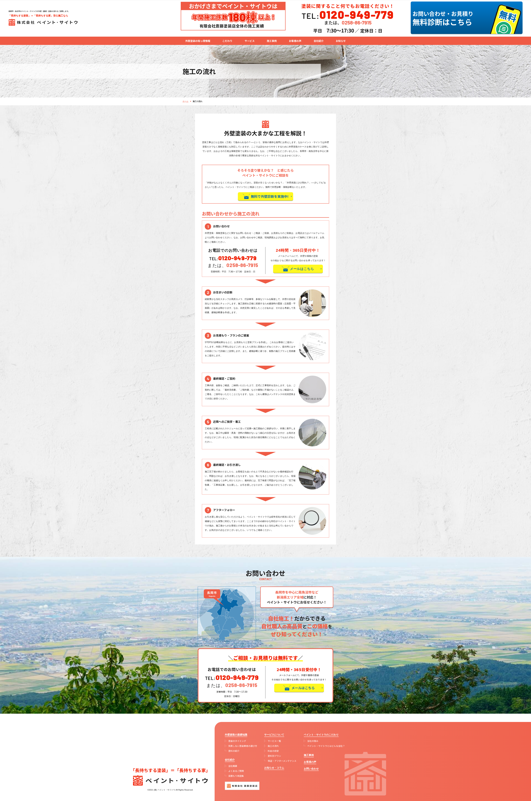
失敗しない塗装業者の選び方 (242, 745)
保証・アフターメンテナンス (282, 760)
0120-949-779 (237, 258)
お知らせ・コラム (274, 767)
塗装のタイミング (237, 741)
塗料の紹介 (233, 750)
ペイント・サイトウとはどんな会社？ (326, 745)
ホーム (185, 101)
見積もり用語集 (236, 775)
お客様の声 (295, 41)
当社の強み (312, 741)
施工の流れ (273, 745)
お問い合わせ (311, 768)
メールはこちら (302, 269)
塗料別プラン (274, 755)
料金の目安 (273, 750)
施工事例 (272, 41)
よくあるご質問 (236, 770)
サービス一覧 (274, 741)
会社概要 (232, 766)
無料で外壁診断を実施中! (269, 196)
